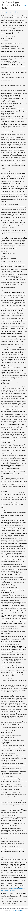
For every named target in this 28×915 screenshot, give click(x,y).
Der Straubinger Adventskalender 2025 (10, 5)
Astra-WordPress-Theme (17, 910)
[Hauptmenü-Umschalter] (25, 5)
